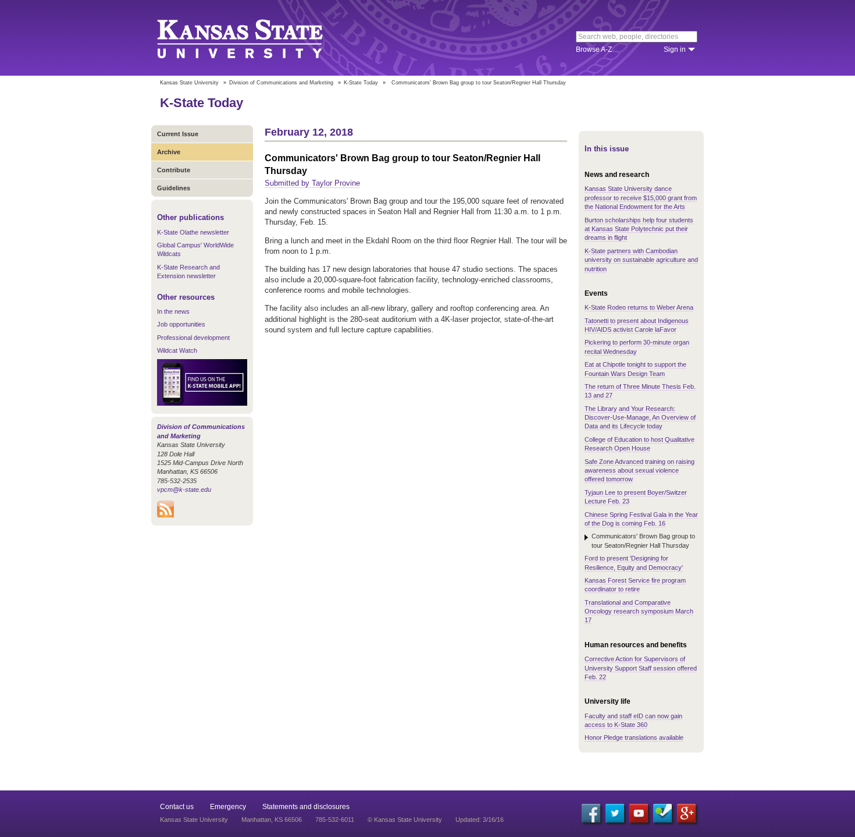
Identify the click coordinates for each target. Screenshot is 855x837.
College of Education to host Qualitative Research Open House (639, 444)
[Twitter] (614, 813)
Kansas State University (254, 38)
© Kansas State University (405, 819)
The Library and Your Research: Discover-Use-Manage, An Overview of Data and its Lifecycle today (640, 417)
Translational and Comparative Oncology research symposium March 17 (639, 611)
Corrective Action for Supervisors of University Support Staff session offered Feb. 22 (641, 667)
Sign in (675, 49)
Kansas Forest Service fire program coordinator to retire (635, 585)
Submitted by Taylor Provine (312, 183)
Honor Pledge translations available (634, 737)
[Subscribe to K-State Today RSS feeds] (165, 515)
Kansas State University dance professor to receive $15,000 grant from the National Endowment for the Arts (641, 197)
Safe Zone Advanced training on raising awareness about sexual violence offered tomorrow (639, 470)
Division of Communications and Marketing (281, 83)
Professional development (193, 337)
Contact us (177, 807)
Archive (168, 151)
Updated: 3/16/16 (479, 819)
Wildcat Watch (177, 350)
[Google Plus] (686, 813)
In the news (173, 311)
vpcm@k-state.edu (184, 489)
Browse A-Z (594, 49)
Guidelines (173, 188)
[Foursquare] (662, 813)
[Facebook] (591, 813)
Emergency (228, 807)
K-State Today (361, 83)
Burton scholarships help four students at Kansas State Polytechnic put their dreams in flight (639, 229)
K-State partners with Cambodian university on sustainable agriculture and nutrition (641, 259)
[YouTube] (638, 813)
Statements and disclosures (306, 807)
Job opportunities (181, 324)
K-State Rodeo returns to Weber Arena (639, 307)
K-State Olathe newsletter (193, 232)
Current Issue (177, 133)
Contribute (173, 169)
